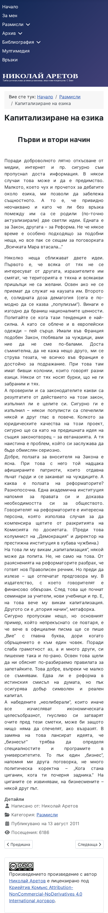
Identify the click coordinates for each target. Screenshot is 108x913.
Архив (9, 33)
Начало (10, 6)
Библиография (18, 42)
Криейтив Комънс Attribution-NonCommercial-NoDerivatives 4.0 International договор (45, 894)
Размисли (13, 24)
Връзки (10, 59)
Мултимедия (16, 51)
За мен (9, 15)
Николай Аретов (27, 880)
